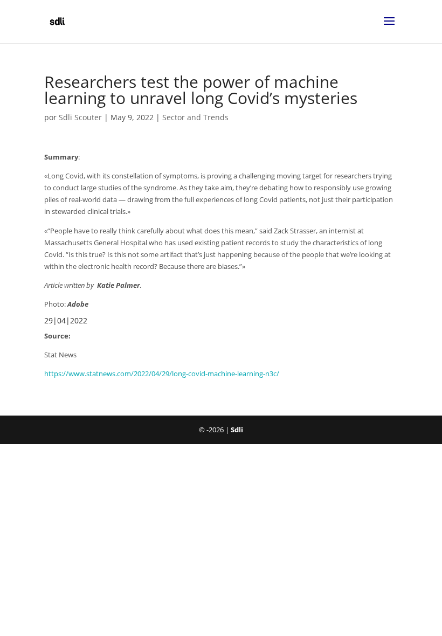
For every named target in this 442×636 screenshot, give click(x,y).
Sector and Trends (195, 117)
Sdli (237, 429)
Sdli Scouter (80, 117)
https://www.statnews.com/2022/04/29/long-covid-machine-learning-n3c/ (161, 373)
